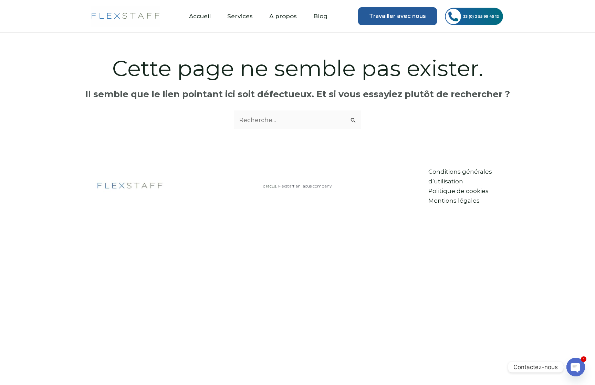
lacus (271, 186)
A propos (283, 16)
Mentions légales (454, 200)
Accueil (200, 16)
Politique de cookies (458, 191)
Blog (320, 16)
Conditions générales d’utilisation (460, 176)
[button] (397, 16)
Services (240, 16)
